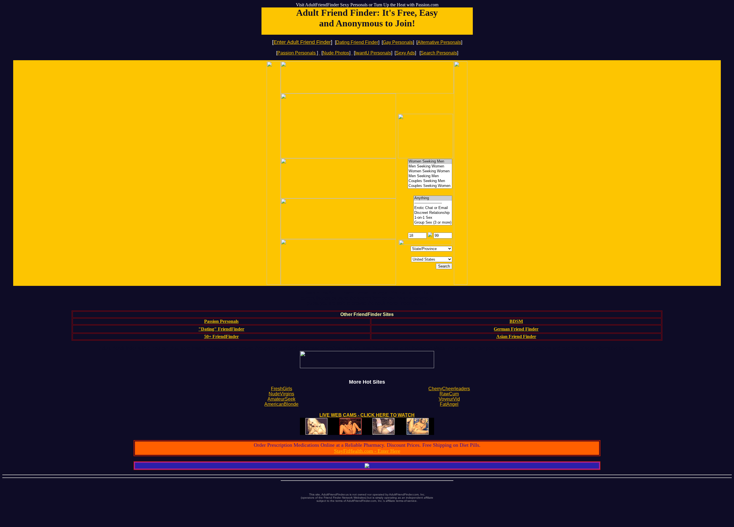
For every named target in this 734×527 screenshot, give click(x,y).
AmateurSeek (281, 399)
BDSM (516, 321)
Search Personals (439, 52)
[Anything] (433, 198)
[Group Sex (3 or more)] (433, 222)
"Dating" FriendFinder (221, 329)
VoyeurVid (449, 399)
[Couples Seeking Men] (430, 181)
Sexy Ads (405, 52)
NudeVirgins (281, 393)
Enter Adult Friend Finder (302, 42)
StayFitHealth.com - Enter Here (367, 451)
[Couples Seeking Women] (430, 186)
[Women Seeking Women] (430, 171)
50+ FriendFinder (221, 336)
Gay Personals (398, 42)
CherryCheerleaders (449, 388)
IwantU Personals (373, 52)
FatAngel (449, 404)
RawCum (449, 393)
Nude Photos (336, 52)
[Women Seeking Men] (430, 161)
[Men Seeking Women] (430, 166)
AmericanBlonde (281, 404)
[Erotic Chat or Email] (433, 208)
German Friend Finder (516, 329)
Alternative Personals (439, 42)
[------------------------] (433, 203)
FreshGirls (281, 388)
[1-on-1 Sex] (433, 217)
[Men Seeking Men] (430, 176)
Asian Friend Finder (516, 336)
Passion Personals (297, 52)
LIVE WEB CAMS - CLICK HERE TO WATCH (367, 415)
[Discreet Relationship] (433, 212)
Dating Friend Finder (357, 42)
